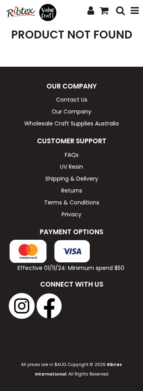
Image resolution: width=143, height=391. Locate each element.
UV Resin (71, 167)
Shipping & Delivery (71, 179)
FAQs (72, 155)
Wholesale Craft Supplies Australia (71, 123)
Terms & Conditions (71, 202)
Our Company (71, 112)
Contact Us (71, 100)
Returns (71, 191)
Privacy (71, 214)
